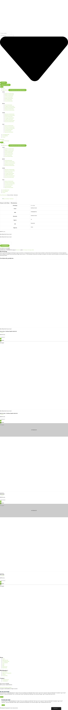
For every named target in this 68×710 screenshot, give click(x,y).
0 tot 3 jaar (25, 249)
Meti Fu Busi (2, 574)
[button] (5, 247)
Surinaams (2, 575)
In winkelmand (5, 245)
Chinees (2, 332)
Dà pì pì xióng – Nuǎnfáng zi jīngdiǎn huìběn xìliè (8, 331)
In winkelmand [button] (3, 337)
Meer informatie (3, 499)
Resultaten (3, 82)
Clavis (33, 249)
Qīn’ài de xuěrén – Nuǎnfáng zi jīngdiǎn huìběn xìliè (9, 413)
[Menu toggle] (1, 87)
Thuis (1, 195)
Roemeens (5, 195)
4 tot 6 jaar (29, 249)
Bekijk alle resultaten (5, 84)
